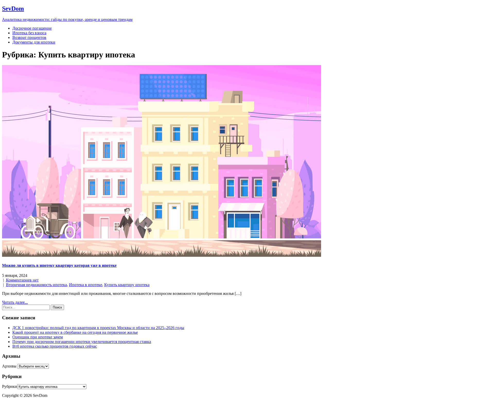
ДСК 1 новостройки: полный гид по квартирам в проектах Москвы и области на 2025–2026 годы (98, 328)
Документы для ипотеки (33, 42)
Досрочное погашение (32, 28)
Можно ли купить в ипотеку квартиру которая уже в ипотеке (59, 265)
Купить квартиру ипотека (126, 285)
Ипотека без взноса (29, 33)
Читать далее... (15, 302)
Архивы (9, 366)
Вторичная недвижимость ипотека (36, 285)
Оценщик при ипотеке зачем (37, 337)
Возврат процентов (29, 37)
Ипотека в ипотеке (85, 285)
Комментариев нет (22, 280)
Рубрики (9, 386)
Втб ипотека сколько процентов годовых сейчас (54, 346)
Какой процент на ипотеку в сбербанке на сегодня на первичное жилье (75, 332)
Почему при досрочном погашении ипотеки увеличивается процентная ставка (81, 341)
